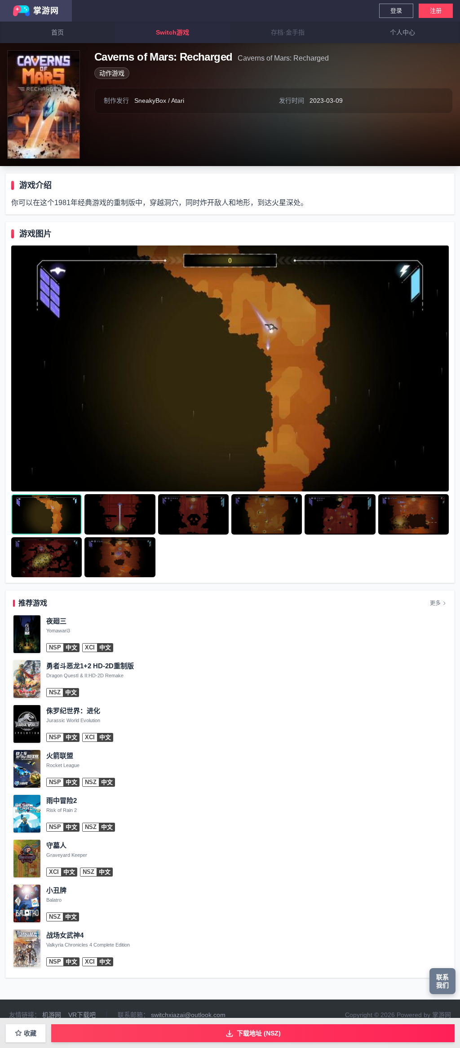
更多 (435, 603)
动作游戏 (111, 73)
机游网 (51, 1014)
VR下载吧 (82, 1014)
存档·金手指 (288, 32)
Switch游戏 (172, 32)
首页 (57, 32)
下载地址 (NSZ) (259, 1033)
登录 (396, 10)
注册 (436, 10)
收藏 (30, 1033)
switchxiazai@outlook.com (188, 1014)
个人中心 (402, 32)
